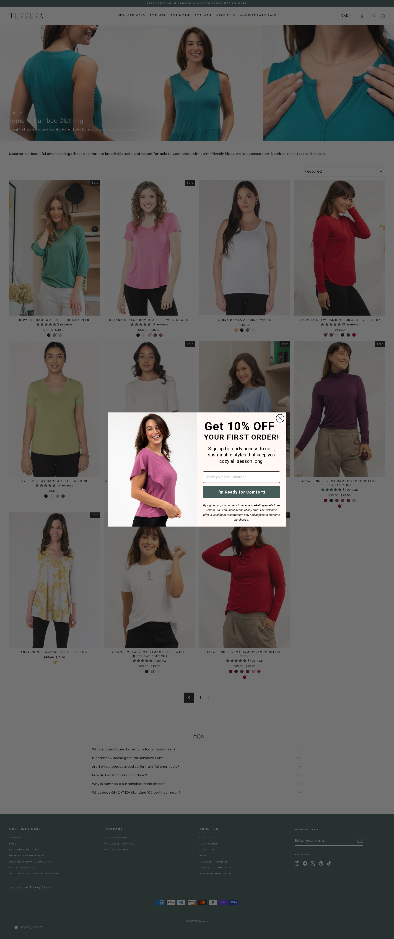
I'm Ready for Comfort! (241, 492)
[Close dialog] (280, 418)
